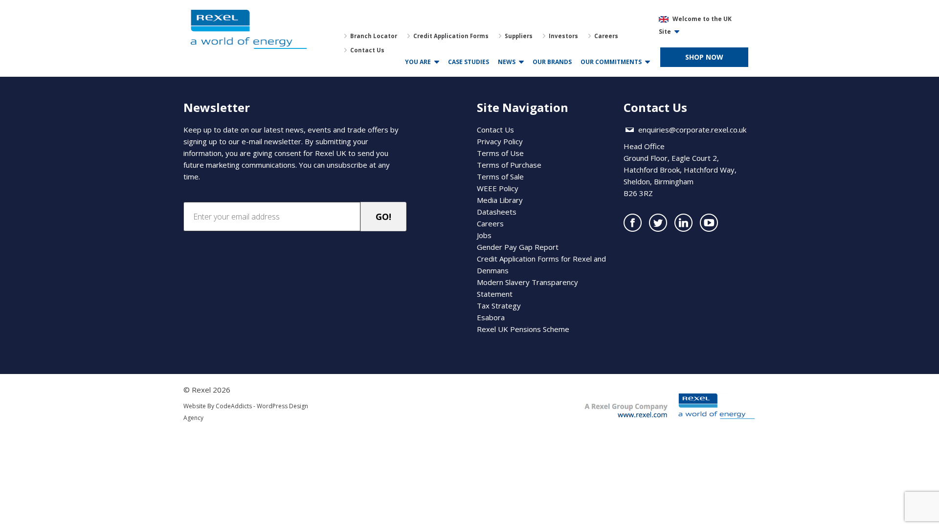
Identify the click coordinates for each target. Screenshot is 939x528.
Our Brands (552, 62)
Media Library (500, 200)
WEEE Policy (497, 188)
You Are (418, 62)
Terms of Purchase (509, 165)
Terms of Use (500, 153)
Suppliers (519, 36)
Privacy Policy (500, 141)
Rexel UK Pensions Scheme (523, 329)
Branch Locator (373, 36)
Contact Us (367, 50)
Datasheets (496, 212)
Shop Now (704, 57)
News (506, 62)
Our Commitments (611, 62)
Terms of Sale (500, 176)
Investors (563, 36)
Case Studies (468, 62)
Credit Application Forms (451, 36)
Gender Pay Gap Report (518, 247)
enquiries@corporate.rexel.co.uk (692, 129)
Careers (606, 36)
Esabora (491, 317)
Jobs (484, 235)
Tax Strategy (499, 305)
